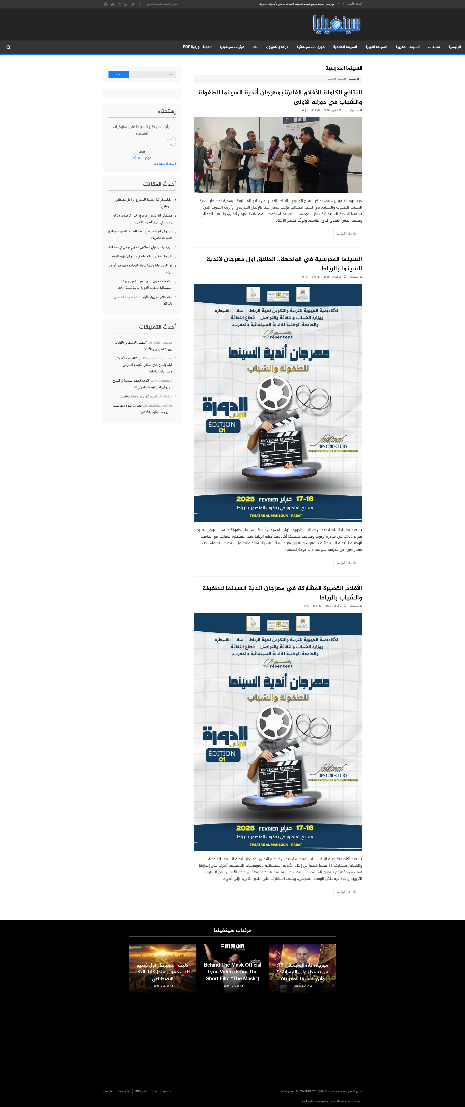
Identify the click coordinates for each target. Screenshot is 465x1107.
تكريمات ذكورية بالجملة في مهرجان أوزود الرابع (142, 256)
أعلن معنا (108, 1091)
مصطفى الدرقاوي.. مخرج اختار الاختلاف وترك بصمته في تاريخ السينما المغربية (142, 218)
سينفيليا (354, 110)
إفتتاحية (167, 1091)
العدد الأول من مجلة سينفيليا (138, 396)
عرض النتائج (142, 157)
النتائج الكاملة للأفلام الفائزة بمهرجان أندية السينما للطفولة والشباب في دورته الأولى (280, 97)
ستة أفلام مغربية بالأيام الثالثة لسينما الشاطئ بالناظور (143, 300)
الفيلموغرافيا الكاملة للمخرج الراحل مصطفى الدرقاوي (143, 203)
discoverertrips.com (349, 1101)
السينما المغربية (408, 47)
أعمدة (155, 1091)
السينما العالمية (345, 47)
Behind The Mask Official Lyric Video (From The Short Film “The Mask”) (232, 972)
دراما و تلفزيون (277, 47)
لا (171, 145)
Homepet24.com (325, 1101)
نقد (255, 47)
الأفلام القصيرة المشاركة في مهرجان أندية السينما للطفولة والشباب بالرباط (282, 593)
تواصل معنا (124, 1091)
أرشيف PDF (141, 1091)
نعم (169, 139)
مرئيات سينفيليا (232, 47)
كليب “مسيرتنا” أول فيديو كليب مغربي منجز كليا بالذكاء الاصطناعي (162, 972)
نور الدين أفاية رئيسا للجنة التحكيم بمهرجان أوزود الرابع (140, 268)
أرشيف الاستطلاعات (165, 164)
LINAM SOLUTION (307, 1091)
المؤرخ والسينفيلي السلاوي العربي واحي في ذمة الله (306, 4)
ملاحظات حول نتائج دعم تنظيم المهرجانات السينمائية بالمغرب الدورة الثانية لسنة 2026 (145, 284)
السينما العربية (376, 47)
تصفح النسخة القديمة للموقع (162, 4)
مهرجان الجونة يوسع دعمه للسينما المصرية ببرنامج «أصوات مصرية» (140, 234)
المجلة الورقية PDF (197, 47)
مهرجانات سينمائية (311, 47)
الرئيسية (455, 47)
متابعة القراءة (347, 234)
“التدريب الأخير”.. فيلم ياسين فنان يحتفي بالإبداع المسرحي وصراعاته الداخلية (143, 365)
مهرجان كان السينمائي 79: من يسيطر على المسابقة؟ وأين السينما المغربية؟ (302, 972)
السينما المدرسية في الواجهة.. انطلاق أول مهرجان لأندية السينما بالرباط (284, 264)
